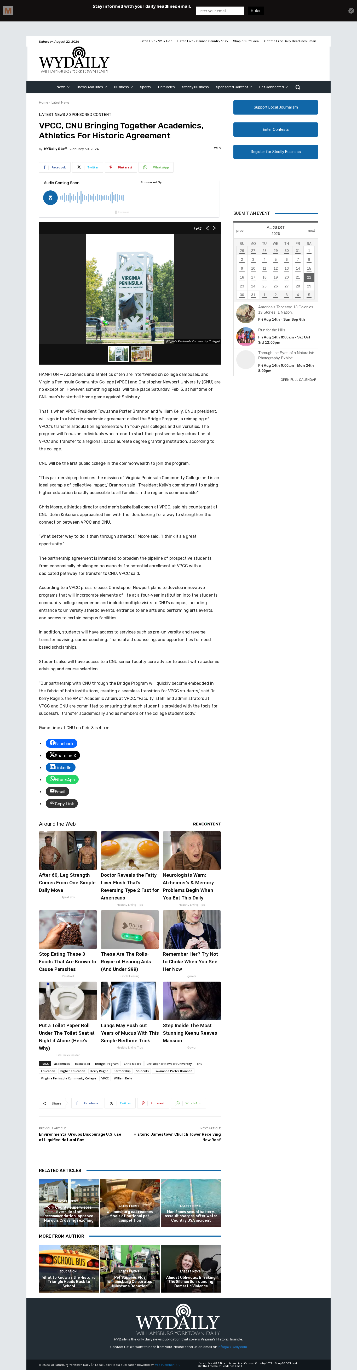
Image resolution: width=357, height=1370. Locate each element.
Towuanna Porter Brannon (173, 1071)
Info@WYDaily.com (232, 1347)
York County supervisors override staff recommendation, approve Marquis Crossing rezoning (69, 1214)
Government (68, 1201)
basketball (82, 1064)
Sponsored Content (90, 115)
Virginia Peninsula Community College (68, 1078)
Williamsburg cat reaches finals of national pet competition (130, 1216)
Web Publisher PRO (167, 1365)
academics (62, 1064)
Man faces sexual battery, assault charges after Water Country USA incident (191, 1216)
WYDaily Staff (55, 148)
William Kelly (123, 1078)
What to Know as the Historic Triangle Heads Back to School (68, 1282)
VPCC (105, 1078)
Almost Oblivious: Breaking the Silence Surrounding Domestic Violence (191, 1282)
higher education (72, 1071)
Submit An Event (251, 213)
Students (142, 1071)
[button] (297, 87)
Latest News (60, 102)
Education (48, 1071)
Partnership (122, 1071)
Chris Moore (132, 1064)
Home (43, 102)
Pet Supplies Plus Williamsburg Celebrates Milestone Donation (129, 1282)
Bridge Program (107, 1064)
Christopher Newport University (169, 1064)
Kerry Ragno (99, 1071)
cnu (199, 1064)
